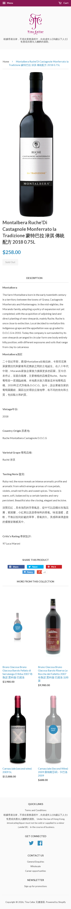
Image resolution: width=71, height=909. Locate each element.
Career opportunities (35, 871)
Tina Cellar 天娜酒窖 (35, 902)
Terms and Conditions (35, 810)
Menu (9, 2)
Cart (66, 2)
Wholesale (35, 866)
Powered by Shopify (56, 902)
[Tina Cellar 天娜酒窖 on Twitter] (31, 844)
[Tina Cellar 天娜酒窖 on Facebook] (39, 844)
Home (6, 61)
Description (34, 277)
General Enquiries (35, 861)
